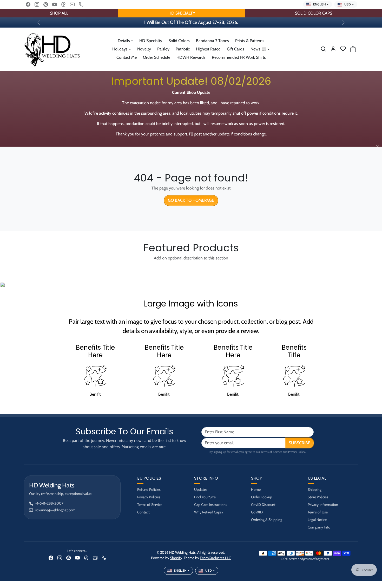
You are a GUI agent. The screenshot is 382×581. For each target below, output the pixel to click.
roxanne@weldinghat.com (55, 510)
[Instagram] (36, 4)
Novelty (144, 49)
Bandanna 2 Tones (212, 40)
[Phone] (81, 4)
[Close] (377, 146)
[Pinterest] (45, 4)
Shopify (176, 558)
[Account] (333, 49)
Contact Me (126, 57)
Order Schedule (156, 57)
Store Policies (318, 497)
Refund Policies (149, 489)
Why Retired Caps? (208, 512)
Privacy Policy (296, 452)
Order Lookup (261, 497)
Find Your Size (205, 497)
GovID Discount (263, 504)
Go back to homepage (191, 200)
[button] (323, 49)
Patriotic (183, 49)
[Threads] (63, 4)
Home (256, 489)
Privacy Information (323, 504)
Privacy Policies (148, 497)
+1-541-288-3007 (49, 503)
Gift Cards (235, 49)
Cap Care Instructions (210, 504)
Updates (200, 489)
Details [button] (124, 40)
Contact (143, 512)
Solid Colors (179, 40)
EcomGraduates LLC (215, 558)
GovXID (257, 512)
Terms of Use (318, 512)
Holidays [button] (120, 49)
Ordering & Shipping (266, 519)
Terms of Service (271, 452)
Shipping (314, 489)
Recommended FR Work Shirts (239, 57)
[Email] (72, 4)
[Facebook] (28, 4)
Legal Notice (317, 519)
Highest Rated (208, 49)
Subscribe (299, 442)
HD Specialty (150, 40)
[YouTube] (54, 4)
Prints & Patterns (249, 40)
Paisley (163, 49)
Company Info (319, 527)
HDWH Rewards (191, 57)
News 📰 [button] (259, 49)
